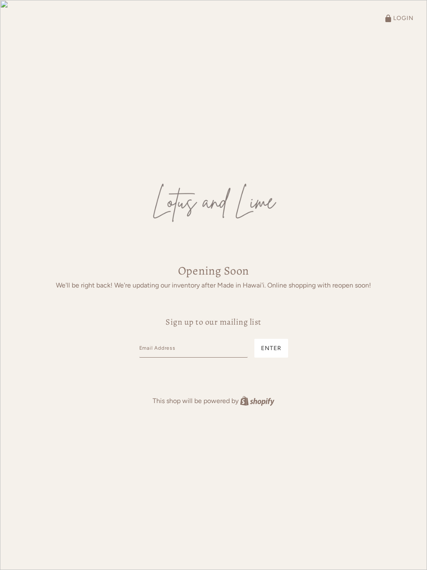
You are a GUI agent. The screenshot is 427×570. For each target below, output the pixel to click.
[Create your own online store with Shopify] (257, 401)
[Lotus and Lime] (213, 201)
